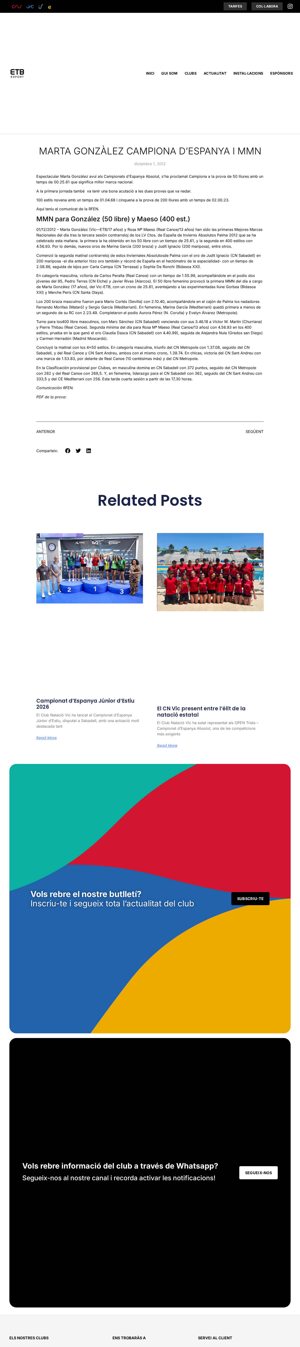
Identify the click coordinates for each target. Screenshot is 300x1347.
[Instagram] (290, 6)
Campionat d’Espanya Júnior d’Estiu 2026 (85, 704)
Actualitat (215, 73)
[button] (68, 451)
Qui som (169, 73)
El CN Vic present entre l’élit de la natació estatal (201, 711)
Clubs (191, 73)
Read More (46, 738)
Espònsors (281, 73)
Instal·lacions (248, 73)
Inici (150, 73)
